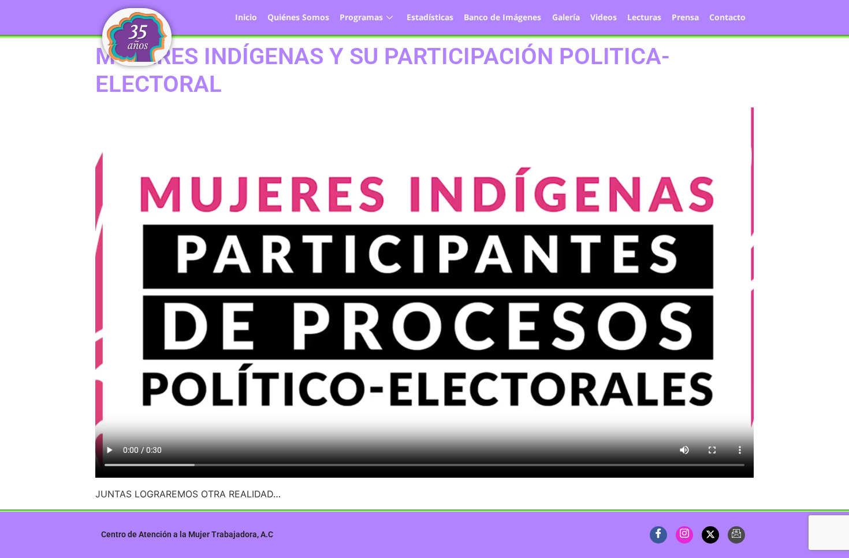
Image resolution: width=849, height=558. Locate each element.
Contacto (727, 17)
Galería (566, 17)
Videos (603, 17)
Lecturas (644, 17)
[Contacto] (736, 535)
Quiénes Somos (298, 17)
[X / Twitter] (710, 535)
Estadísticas (430, 17)
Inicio (246, 17)
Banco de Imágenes (502, 17)
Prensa (685, 17)
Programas (361, 17)
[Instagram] (684, 535)
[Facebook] (658, 535)
